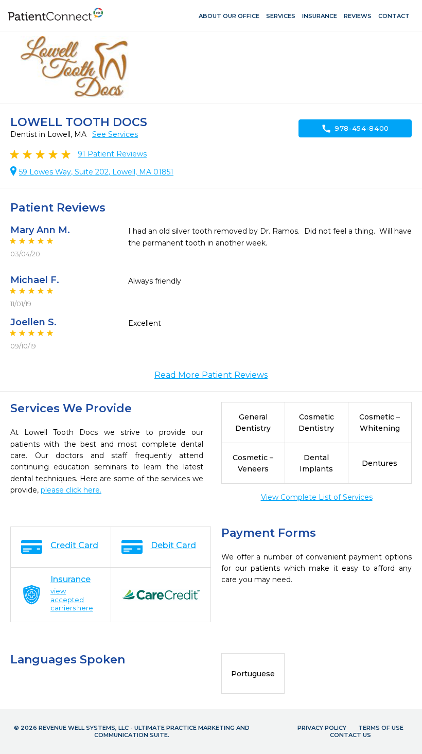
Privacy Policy (321, 727)
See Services (115, 134)
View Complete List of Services (317, 497)
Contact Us (350, 735)
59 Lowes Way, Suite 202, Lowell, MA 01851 (96, 172)
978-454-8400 (355, 129)
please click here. (71, 490)
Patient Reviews (112, 154)
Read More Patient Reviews (211, 375)
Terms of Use (380, 727)
